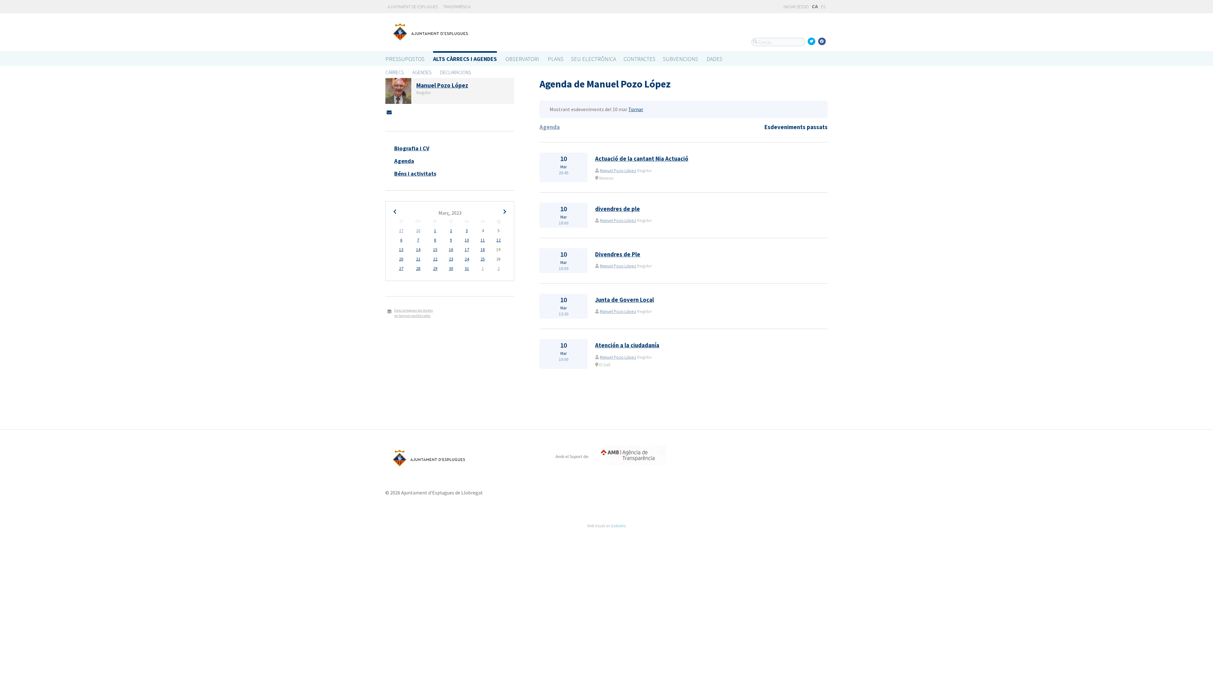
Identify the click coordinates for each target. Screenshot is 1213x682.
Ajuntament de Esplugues (413, 6)
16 (451, 249)
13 (401, 249)
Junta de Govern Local (624, 299)
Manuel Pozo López (618, 170)
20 (401, 259)
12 (498, 240)
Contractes (639, 59)
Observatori (522, 59)
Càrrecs (394, 72)
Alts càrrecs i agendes (465, 59)
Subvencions (680, 59)
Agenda (404, 161)
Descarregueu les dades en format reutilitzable (413, 313)
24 (467, 259)
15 (435, 249)
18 (482, 249)
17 (467, 249)
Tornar (635, 109)
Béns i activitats (415, 173)
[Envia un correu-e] (389, 112)
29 (435, 268)
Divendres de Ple (617, 254)
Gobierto (618, 525)
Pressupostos (405, 59)
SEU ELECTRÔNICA (593, 59)
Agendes (421, 72)
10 (467, 240)
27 (401, 230)
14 (418, 249)
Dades (714, 59)
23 (451, 259)
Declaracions (455, 72)
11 (482, 240)
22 (435, 259)
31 (467, 268)
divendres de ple (617, 208)
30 (451, 268)
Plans (556, 59)
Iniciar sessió (795, 6)
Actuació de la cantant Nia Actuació (641, 158)
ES (823, 6)
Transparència (457, 6)
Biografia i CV (411, 148)
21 (418, 259)
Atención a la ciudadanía (627, 345)
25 (482, 259)
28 (418, 230)
